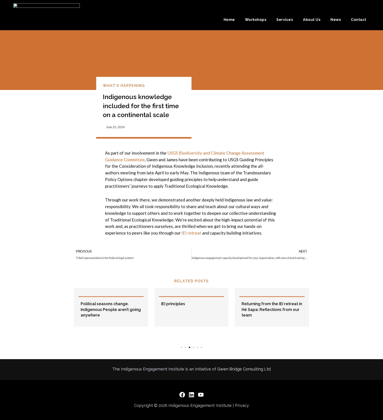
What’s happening (124, 86)
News (335, 20)
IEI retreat (191, 232)
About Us (311, 20)
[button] (70, 315)
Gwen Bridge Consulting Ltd (244, 369)
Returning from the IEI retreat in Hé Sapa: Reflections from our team (195, 309)
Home (229, 20)
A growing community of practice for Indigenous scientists (268, 309)
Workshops (256, 20)
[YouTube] (201, 395)
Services (284, 20)
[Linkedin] (191, 395)
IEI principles (96, 303)
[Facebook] (182, 395)
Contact (358, 20)
